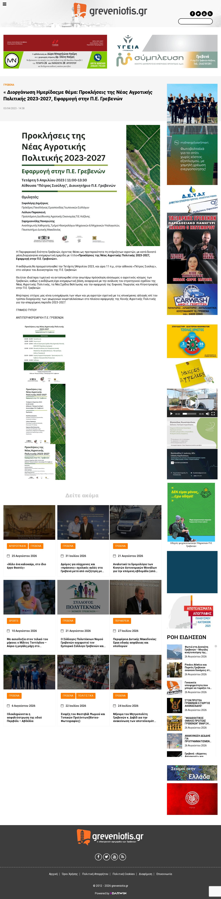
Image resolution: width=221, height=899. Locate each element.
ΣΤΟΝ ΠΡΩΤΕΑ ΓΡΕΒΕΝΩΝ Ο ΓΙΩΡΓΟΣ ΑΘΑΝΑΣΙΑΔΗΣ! (197, 703)
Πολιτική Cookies (124, 874)
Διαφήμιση (145, 874)
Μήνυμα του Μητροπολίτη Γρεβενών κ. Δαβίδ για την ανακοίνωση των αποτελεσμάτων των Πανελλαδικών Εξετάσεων (135, 717)
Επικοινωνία (164, 874)
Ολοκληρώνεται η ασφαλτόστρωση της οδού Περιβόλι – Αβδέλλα (24, 717)
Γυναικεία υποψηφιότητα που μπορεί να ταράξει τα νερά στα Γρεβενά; (197, 685)
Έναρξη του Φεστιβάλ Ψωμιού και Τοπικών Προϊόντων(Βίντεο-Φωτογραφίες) (83, 717)
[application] (192, 403)
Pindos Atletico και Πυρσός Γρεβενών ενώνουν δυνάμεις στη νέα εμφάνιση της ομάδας (198, 667)
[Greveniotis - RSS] (210, 13)
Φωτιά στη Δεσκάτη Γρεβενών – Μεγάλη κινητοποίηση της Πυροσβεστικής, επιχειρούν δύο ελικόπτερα (196, 649)
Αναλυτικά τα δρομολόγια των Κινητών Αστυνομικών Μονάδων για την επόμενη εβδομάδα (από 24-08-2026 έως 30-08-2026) (135, 568)
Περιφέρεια (122, 620)
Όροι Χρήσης (70, 874)
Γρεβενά (36, 546)
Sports (13, 620)
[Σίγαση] (207, 413)
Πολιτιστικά (85, 695)
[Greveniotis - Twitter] (198, 13)
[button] (192, 403)
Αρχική (53, 874)
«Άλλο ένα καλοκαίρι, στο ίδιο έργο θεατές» (26, 566)
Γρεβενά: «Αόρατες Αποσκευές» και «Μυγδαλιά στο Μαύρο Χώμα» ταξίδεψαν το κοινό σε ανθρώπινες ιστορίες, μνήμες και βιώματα (198, 756)
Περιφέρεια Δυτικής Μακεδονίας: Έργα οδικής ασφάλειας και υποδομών (135, 643)
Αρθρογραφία (17, 546)
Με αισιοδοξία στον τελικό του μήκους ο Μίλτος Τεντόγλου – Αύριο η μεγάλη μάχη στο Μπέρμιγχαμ (27, 643)
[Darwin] (118, 893)
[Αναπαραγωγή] (171, 413)
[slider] (189, 414)
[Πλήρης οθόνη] (213, 413)
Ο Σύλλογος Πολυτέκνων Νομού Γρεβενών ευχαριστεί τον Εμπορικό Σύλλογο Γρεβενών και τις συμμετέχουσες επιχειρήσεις (82, 643)
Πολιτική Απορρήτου (95, 874)
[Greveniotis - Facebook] (192, 13)
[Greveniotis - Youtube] (204, 13)
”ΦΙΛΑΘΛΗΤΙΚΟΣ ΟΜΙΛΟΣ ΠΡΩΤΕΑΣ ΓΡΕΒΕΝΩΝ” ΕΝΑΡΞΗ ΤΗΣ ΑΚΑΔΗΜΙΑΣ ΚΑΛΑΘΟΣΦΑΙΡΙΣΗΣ (197, 721)
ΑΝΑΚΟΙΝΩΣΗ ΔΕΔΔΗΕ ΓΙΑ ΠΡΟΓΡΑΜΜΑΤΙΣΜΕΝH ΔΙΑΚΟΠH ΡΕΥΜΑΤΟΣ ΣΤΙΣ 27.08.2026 (198, 738)
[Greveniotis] (110, 10)
